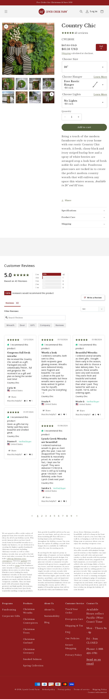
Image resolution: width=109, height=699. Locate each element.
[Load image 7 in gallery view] (35, 97)
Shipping (66, 53)
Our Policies (72, 638)
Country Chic (13, 382)
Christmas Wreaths (29, 611)
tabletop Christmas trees (16, 558)
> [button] (77, 515)
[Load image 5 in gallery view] (8, 97)
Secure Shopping (70, 647)
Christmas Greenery (29, 651)
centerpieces (7, 561)
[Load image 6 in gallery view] (22, 97)
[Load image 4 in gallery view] (48, 84)
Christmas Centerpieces (30, 621)
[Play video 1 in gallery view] (48, 97)
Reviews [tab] (10, 303)
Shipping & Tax (74, 625)
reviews (60, 325)
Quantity (66, 111)
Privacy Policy (73, 655)
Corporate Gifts (11, 616)
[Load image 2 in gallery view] (22, 84)
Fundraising (9, 609)
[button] (6, 11)
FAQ (67, 632)
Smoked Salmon (32, 659)
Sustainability (51, 616)
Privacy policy (64, 689)
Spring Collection (33, 665)
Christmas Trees (29, 631)
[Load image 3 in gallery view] (35, 84)
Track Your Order (71, 611)
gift (32, 325)
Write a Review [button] (94, 297)
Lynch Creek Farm (30, 689)
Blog (46, 622)
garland (24, 561)
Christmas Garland (29, 641)
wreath (10, 325)
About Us (49, 609)
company (45, 325)
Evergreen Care (74, 619)
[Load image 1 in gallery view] (8, 84)
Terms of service (82, 689)
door (22, 325)
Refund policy (48, 689)
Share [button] (68, 200)
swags (17, 565)
